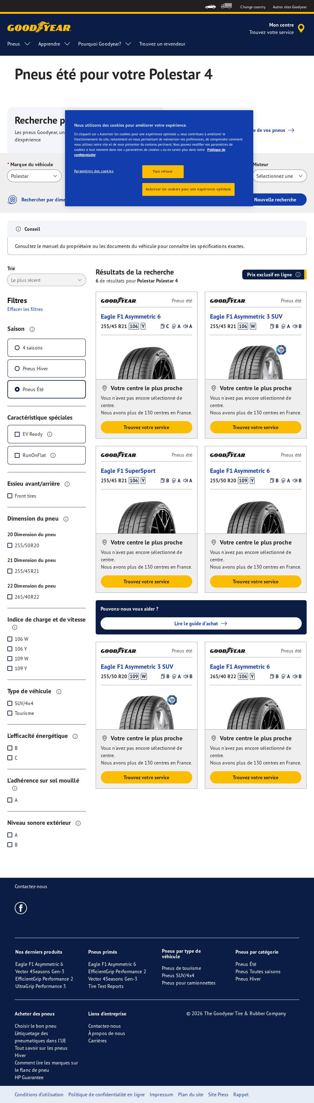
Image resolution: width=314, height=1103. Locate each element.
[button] (32, 329)
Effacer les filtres (25, 309)
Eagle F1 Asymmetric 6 (131, 316)
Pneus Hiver (35, 368)
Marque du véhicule (31, 164)
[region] (159, 158)
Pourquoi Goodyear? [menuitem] (99, 44)
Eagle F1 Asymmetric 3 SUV (246, 316)
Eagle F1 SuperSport (128, 470)
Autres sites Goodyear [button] (290, 7)
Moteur (261, 164)
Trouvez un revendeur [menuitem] (162, 44)
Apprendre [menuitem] (49, 44)
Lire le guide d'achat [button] (196, 623)
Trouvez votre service (146, 427)
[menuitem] (210, 6)
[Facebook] (21, 908)
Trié (11, 268)
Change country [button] (252, 7)
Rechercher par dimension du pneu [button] (58, 199)
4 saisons (33, 348)
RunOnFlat (34, 455)
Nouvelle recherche (275, 199)
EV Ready (32, 434)
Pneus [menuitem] (13, 44)
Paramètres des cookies (94, 171)
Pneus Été (33, 389)
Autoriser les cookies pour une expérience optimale (188, 189)
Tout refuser (163, 171)
